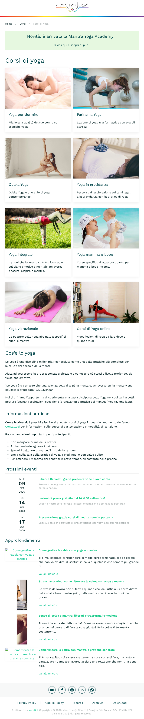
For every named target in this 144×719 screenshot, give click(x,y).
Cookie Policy (54, 702)
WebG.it (33, 710)
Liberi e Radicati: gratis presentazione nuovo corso (74, 479)
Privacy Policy (26, 702)
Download (120, 702)
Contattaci (12, 426)
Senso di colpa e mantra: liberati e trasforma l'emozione (78, 615)
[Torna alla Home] (72, 7)
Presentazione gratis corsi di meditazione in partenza (76, 517)
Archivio (97, 702)
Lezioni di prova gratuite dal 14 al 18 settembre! (72, 498)
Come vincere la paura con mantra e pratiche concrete (77, 649)
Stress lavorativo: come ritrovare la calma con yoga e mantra (81, 581)
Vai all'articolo (48, 574)
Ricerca (78, 702)
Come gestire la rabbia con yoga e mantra (68, 550)
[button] (7, 7)
